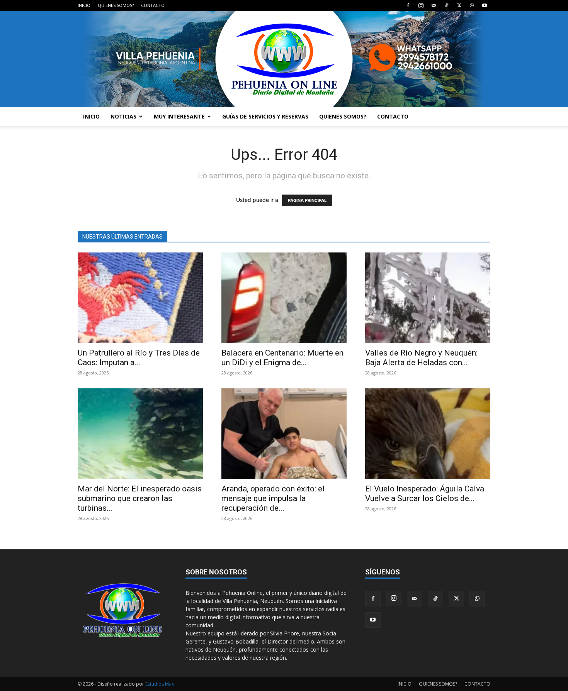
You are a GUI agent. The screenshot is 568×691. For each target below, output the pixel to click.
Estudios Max (159, 684)
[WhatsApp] (472, 5)
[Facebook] (408, 5)
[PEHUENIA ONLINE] (284, 59)
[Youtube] (484, 5)
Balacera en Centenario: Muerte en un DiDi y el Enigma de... (282, 357)
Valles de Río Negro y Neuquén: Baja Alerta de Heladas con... (421, 357)
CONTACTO (153, 5)
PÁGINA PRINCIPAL (307, 200)
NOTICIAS (123, 116)
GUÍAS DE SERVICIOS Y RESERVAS (265, 116)
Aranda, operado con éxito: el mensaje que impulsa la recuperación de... (273, 498)
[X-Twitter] (459, 5)
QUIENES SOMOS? (116, 5)
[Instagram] (421, 5)
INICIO (84, 5)
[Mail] (433, 5)
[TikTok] (446, 5)
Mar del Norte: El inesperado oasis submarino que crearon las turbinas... (140, 498)
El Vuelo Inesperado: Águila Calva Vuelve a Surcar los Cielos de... (424, 493)
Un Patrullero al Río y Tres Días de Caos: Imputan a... (139, 357)
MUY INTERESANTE (179, 116)
